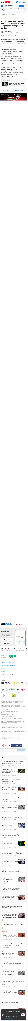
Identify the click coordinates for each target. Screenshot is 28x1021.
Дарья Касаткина (6, 90)
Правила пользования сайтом (7, 747)
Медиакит (3, 756)
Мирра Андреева (18, 90)
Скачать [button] (21, 6)
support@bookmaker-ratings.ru (10, 801)
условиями (9, 1018)
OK (23, 1015)
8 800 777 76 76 (9, 799)
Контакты (3, 753)
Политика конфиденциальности (8, 750)
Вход (24, 2)
